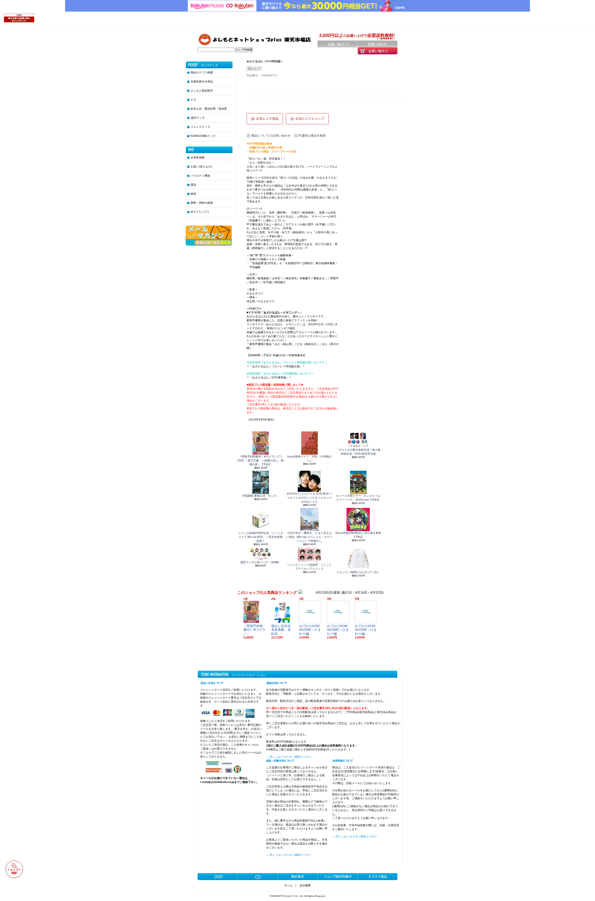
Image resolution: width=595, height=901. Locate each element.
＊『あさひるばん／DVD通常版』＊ (269, 377)
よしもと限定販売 (202, 90)
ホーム (288, 885)
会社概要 (305, 885)
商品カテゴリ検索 (202, 72)
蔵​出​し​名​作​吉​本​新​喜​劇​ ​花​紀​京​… (281, 630)
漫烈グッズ (198, 117)
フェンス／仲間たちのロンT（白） (358, 572)
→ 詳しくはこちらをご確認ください (288, 756)
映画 (193, 193)
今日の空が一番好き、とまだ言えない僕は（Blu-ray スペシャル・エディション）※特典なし (309, 537)
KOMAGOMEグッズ (203, 136)
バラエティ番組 (200, 175)
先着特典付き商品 (202, 81)
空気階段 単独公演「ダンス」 (260, 495)
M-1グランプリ (200, 212)
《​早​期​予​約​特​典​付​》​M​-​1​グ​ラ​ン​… (254, 630)
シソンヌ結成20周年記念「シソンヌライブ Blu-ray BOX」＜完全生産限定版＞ (260, 537)
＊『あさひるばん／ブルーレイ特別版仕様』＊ (276, 366)
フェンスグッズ (200, 126)
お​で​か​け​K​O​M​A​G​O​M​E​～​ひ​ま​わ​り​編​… (310, 630)
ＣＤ (193, 99)
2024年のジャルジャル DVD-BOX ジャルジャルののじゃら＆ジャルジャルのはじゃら (309, 497)
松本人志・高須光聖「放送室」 (210, 108)
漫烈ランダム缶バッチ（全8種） (260, 562)
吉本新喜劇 (198, 157)
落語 (193, 184)
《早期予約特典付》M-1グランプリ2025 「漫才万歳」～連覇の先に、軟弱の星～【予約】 (261, 460)
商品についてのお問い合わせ (271, 135)
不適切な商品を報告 (312, 135)
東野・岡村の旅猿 (202, 202)
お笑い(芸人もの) (201, 166)
